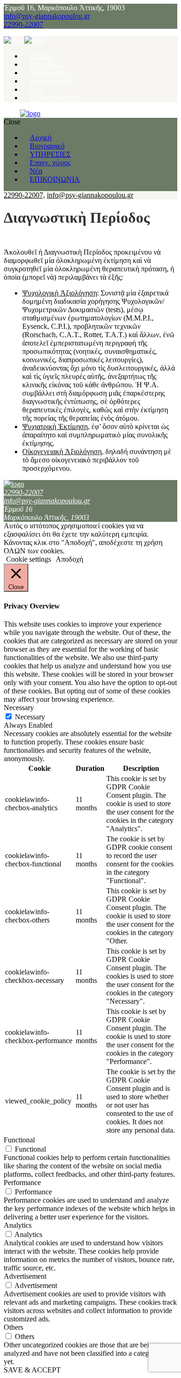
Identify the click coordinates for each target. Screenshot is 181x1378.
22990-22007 (23, 24)
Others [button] (13, 1327)
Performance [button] (22, 1182)
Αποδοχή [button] (69, 559)
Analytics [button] (18, 1225)
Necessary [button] (19, 707)
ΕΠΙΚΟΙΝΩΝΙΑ (55, 98)
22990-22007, (24, 195)
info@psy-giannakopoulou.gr (47, 16)
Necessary (30, 717)
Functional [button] (19, 1140)
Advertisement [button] (25, 1276)
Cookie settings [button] (28, 559)
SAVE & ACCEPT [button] (32, 1370)
